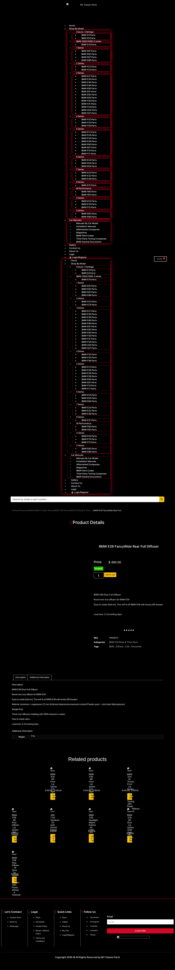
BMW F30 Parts (89, 100)
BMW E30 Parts (89, 79)
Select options (53, 796)
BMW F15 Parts (88, 207)
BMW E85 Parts (89, 213)
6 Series (80, 157)
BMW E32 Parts (89, 175)
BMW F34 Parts (89, 107)
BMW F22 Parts (89, 66)
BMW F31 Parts (88, 104)
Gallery (72, 245)
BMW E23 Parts (89, 172)
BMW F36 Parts (89, 125)
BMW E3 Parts (88, 35)
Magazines (81, 232)
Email (110, 916)
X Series (80, 198)
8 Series (80, 182)
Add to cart (110, 575)
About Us (73, 251)
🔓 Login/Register (78, 257)
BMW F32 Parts (89, 119)
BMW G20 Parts (89, 110)
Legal (71, 254)
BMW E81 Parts (88, 51)
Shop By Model (76, 28)
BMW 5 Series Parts (44, 510)
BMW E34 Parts (89, 138)
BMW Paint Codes (85, 235)
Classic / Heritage (85, 32)
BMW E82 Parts (89, 54)
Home (72, 25)
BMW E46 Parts (89, 85)
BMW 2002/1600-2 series (88, 41)
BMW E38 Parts (89, 178)
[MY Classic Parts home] (87, 12)
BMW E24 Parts (89, 160)
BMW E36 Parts (89, 82)
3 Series (80, 73)
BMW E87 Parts (89, 57)
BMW (31, 510)
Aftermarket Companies (88, 229)
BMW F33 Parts (89, 122)
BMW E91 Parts (88, 91)
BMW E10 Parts (88, 44)
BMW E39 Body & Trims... (81, 510)
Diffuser (120, 646)
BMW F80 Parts (89, 191)
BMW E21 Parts (88, 76)
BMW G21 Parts (89, 113)
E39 (127, 646)
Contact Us (74, 248)
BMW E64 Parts (89, 166)
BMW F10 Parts (88, 150)
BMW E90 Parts (89, 88)
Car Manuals (75, 220)
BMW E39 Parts (89, 141)
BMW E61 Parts (88, 147)
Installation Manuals (86, 226)
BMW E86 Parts (89, 216)
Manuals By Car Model (87, 223)
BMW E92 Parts (89, 94)
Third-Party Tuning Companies (91, 238)
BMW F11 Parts (88, 153)
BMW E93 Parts (89, 97)
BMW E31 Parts (88, 185)
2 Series (80, 63)
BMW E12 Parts (88, 132)
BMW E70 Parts (89, 204)
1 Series (80, 47)
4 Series (80, 116)
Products (23, 510)
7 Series (80, 169)
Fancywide (136, 646)
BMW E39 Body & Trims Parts (123, 642)
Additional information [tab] (39, 677)
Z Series (80, 210)
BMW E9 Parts (88, 38)
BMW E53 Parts (89, 201)
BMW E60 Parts (89, 144)
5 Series (80, 129)
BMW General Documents (88, 241)
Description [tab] (21, 677)
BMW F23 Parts (89, 69)
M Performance (83, 188)
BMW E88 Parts (89, 60)
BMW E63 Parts (89, 163)
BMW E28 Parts (89, 135)
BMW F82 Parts (89, 194)
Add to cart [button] (53, 838)
